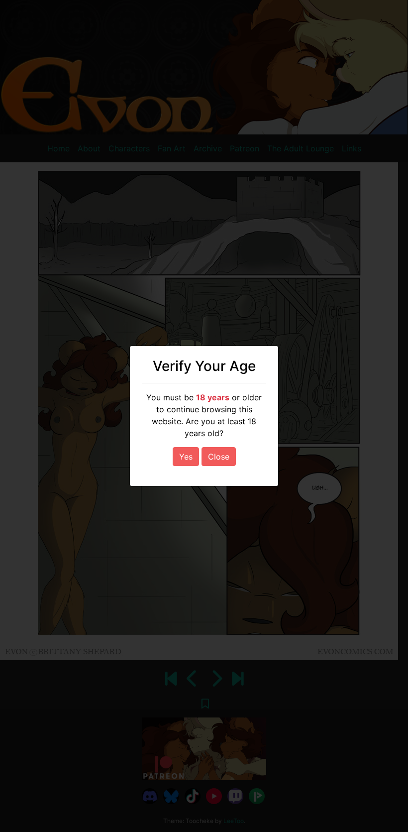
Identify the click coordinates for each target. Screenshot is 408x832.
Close (218, 457)
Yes (186, 457)
